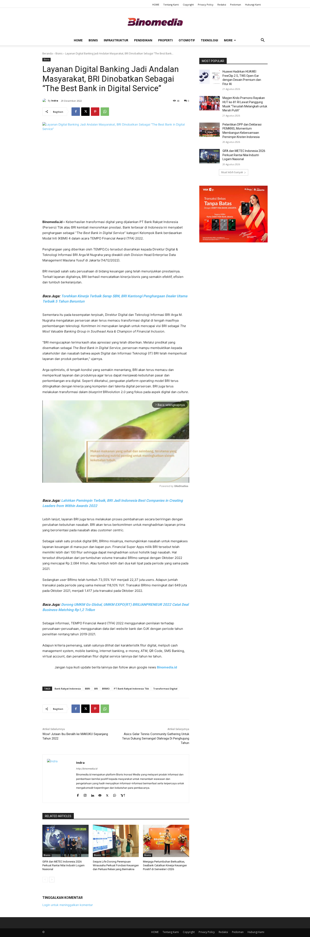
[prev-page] (45, 879)
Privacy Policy (205, 4)
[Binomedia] (155, 22)
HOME (155, 4)
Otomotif (187, 40)
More (228, 40)
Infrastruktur (116, 40)
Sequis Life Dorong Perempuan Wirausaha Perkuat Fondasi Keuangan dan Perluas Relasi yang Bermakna (116, 865)
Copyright (188, 4)
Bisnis (93, 40)
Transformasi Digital (165, 688)
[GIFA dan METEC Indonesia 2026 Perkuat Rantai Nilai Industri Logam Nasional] (65, 841)
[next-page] (51, 879)
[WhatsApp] (105, 111)
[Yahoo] (122, 794)
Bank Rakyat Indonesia (68, 688)
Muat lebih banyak (232, 172)
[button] (262, 41)
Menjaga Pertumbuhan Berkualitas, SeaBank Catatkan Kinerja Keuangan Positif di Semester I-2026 (165, 865)
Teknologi (209, 40)
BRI (96, 688)
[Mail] (99, 794)
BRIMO (106, 688)
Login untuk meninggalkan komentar (67, 905)
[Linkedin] (92, 794)
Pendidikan (143, 40)
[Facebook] (75, 111)
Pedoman (235, 4)
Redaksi (221, 4)
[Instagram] (85, 794)
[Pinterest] (95, 111)
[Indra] (45, 101)
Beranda (47, 53)
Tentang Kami (171, 4)
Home (78, 40)
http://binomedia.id (86, 768)
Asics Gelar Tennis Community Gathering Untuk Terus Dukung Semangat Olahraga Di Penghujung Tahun (155, 738)
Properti (165, 40)
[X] (85, 111)
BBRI (87, 688)
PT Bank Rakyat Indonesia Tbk (131, 688)
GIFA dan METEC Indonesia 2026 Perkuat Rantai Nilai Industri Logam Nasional (63, 865)
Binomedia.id (167, 667)
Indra (54, 100)
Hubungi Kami (253, 4)
